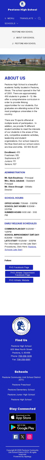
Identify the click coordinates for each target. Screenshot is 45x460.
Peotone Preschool (21, 384)
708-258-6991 (23, 359)
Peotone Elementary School (21, 389)
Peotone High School (22, 32)
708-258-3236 (25, 356)
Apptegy (27, 456)
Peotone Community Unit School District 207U (21, 378)
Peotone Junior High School (21, 394)
